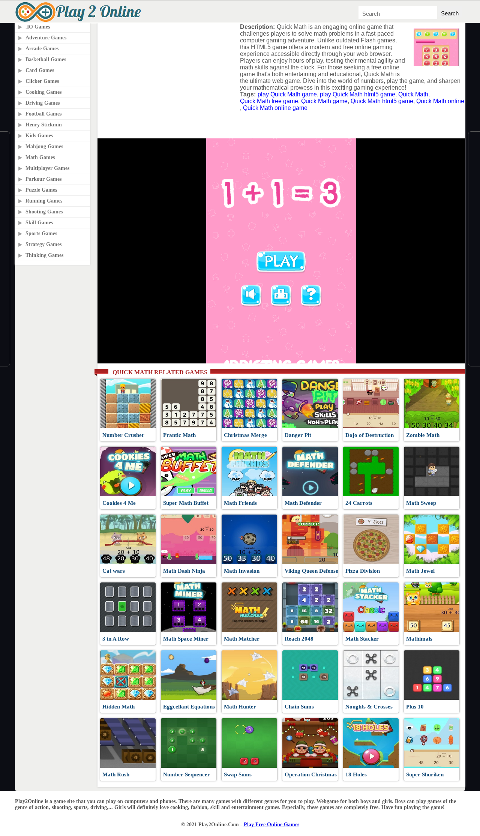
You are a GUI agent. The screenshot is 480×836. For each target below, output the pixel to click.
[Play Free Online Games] (79, 21)
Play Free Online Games (271, 824)
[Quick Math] (436, 64)
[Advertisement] (166, 70)
